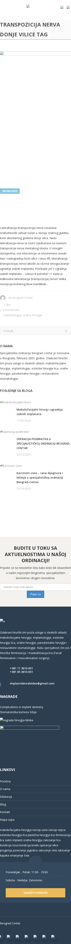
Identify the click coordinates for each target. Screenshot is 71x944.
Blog (3, 804)
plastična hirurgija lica (41, 835)
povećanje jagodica (25, 850)
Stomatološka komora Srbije (18, 712)
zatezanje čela (47, 850)
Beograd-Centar (22, 297)
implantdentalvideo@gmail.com (32, 683)
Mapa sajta (7, 820)
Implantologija (12, 315)
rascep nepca (56, 830)
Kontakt (5, 812)
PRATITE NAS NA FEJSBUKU (18, 504)
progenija (6, 850)
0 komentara (11, 310)
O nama (5, 789)
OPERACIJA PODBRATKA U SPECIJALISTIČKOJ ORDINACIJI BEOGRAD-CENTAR (44, 443)
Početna (5, 781)
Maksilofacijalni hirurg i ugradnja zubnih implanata (40, 412)
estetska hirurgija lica (13, 835)
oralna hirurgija (32, 840)
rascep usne (40, 830)
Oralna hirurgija (32, 315)
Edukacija (6, 796)
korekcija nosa (9, 845)
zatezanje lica (52, 840)
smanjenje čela (19, 855)
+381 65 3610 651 (21, 672)
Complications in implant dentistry (21, 707)
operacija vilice (49, 845)
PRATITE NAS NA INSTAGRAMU (20, 509)
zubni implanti (13, 840)
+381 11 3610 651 (21, 668)
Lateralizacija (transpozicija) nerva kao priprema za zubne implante (34, 210)
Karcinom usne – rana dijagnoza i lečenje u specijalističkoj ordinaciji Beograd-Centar (40, 477)
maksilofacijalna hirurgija (16, 830)
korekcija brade (29, 845)
